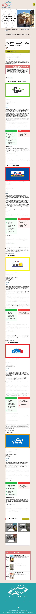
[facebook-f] (16, 607)
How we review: (11, 51)
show (10, 77)
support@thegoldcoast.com (8, 612)
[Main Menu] (34, 4)
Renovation (9, 524)
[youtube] (19, 607)
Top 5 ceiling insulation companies (9, 537)
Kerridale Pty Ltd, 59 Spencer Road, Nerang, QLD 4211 (17, 181)
